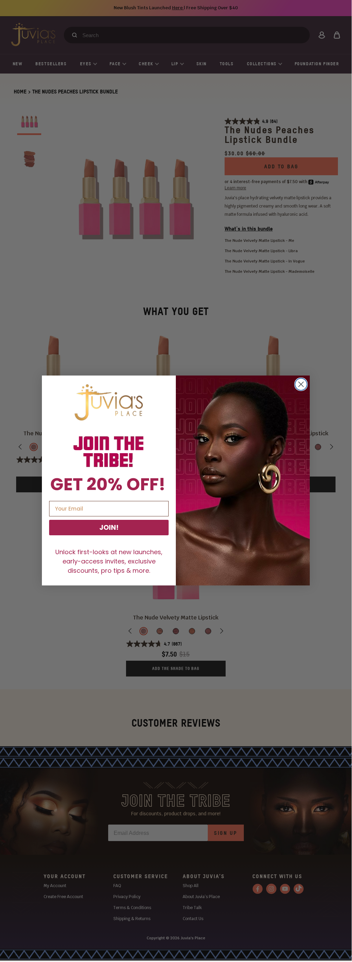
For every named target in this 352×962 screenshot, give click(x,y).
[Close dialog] (301, 384)
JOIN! (108, 527)
